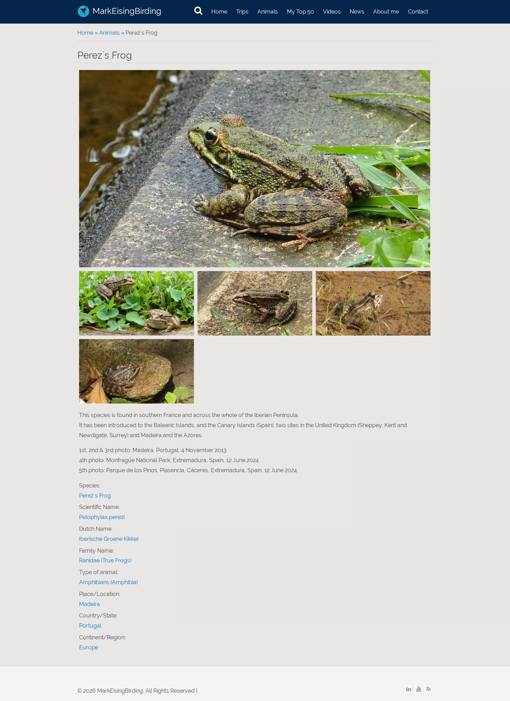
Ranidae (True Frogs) (105, 560)
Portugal (90, 625)
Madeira (89, 604)
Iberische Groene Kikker (109, 539)
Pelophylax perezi (102, 517)
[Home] (83, 11)
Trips (242, 11)
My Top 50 (300, 11)
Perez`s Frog (95, 495)
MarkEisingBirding (127, 11)
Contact (418, 11)
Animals (267, 11)
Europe (88, 647)
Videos (332, 11)
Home (219, 11)
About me (386, 11)
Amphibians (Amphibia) (108, 582)
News (357, 11)
